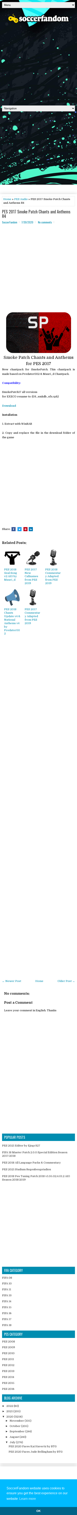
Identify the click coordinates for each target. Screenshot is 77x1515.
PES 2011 (8, 1359)
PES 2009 (8, 1347)
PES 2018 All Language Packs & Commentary (31, 1162)
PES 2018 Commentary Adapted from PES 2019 (53, 576)
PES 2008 (8, 1341)
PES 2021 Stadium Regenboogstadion (26, 1169)
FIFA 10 (7, 1283)
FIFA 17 (6, 1319)
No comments (45, 222)
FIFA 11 (6, 1289)
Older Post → (66, 981)
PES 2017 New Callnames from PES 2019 (31, 576)
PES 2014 (8, 1377)
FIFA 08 (7, 1277)
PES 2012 (8, 1365)
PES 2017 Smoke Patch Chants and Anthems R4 (36, 213)
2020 (10, 1416)
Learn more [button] (27, 1498)
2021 (9, 1411)
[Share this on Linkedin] (31, 529)
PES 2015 (8, 1383)
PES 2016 (8, 1388)
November (17, 1420)
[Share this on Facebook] (13, 529)
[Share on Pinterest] (25, 529)
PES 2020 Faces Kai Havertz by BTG (32, 1446)
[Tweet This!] (19, 529)
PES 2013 (8, 1371)
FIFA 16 (6, 1313)
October (15, 1426)
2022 (10, 1405)
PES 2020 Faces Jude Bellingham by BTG (35, 1451)
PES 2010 (8, 1353)
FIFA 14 (6, 1301)
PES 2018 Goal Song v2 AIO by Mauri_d (10, 574)
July (13, 1442)
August (15, 1436)
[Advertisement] (38, 62)
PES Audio (21, 199)
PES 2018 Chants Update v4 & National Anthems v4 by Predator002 (12, 621)
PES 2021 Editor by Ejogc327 (21, 1145)
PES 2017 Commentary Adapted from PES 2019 (32, 616)
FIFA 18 (6, 1325)
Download (9, 405)
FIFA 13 (6, 1295)
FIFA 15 (6, 1307)
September (17, 1431)
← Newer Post (11, 981)
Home (7, 199)
